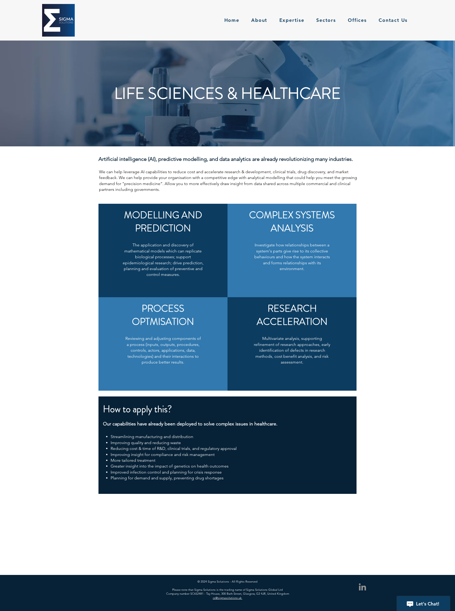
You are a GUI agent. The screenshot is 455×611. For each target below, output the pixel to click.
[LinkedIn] (362, 587)
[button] (326, 20)
